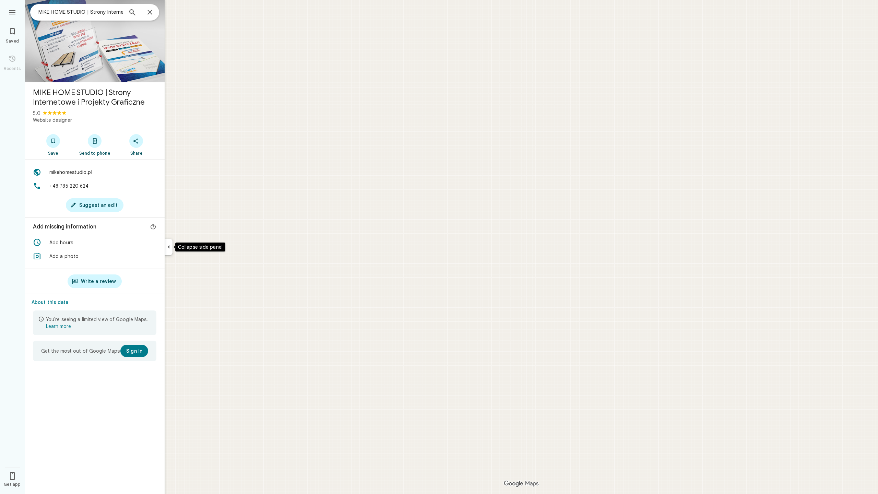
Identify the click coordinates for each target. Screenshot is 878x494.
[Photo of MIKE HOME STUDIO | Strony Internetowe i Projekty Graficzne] (95, 41)
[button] (95, 242)
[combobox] (80, 12)
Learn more (58, 326)
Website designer (52, 120)
